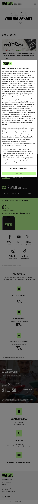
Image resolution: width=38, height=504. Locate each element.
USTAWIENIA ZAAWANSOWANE (19, 168)
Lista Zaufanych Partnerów (14, 163)
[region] (19, 118)
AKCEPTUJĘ (19, 173)
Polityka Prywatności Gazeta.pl (11, 122)
